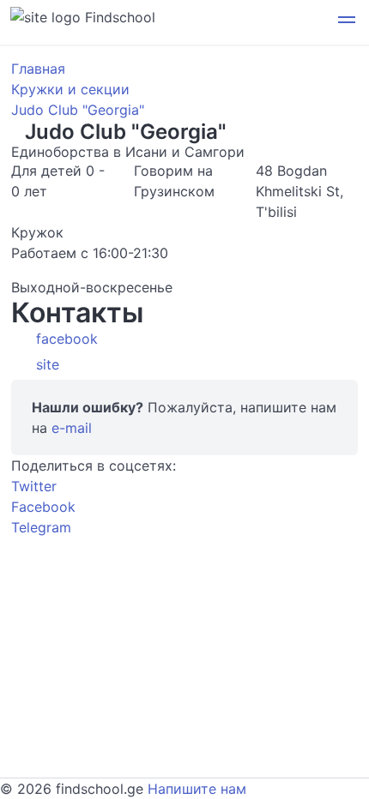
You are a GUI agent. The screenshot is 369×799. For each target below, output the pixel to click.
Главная (38, 68)
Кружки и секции (70, 89)
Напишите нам (197, 788)
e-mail (71, 427)
